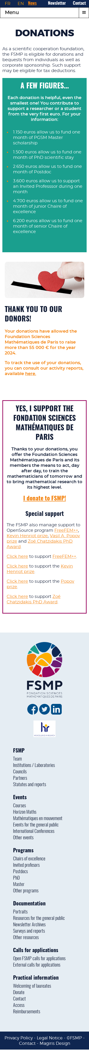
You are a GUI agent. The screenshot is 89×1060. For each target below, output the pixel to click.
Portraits (20, 912)
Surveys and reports (29, 931)
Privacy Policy (19, 1037)
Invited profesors (26, 865)
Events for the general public (36, 825)
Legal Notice (50, 1037)
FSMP (18, 750)
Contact (79, 3)
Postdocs (20, 871)
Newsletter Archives (29, 924)
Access (18, 1005)
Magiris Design (55, 1043)
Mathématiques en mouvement (37, 818)
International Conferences (33, 831)
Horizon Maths (24, 812)
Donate (18, 992)
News (32, 3)
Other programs (25, 891)
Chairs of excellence (29, 859)
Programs (23, 850)
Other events (23, 837)
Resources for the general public (39, 918)
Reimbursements (26, 1012)
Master (18, 884)
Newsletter (57, 3)
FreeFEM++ (66, 530)
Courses (19, 805)
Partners (20, 778)
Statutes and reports (29, 784)
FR (7, 3)
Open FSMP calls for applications (39, 958)
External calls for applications (36, 965)
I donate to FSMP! (44, 499)
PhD (16, 878)
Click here (17, 557)
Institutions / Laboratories (34, 765)
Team (17, 759)
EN (21, 3)
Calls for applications (35, 950)
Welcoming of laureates (32, 986)
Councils (20, 772)
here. (30, 374)
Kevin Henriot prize (27, 536)
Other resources (26, 937)
